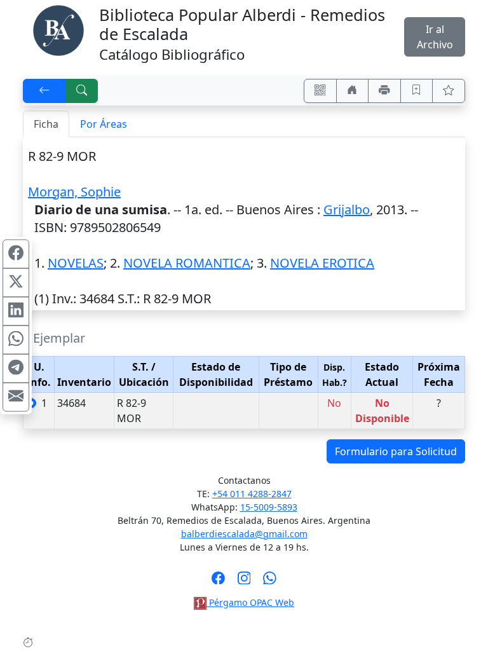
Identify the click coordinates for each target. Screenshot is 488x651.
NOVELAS (76, 262)
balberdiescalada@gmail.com (244, 534)
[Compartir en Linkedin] (16, 311)
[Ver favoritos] (448, 91)
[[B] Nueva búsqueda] (81, 91)
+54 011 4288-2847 (252, 494)
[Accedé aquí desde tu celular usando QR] (320, 91)
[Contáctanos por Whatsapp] (270, 582)
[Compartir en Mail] (16, 397)
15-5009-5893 (268, 507)
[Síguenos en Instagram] (244, 582)
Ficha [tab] (46, 124)
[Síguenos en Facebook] (218, 582)
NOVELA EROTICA (322, 262)
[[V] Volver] (44, 91)
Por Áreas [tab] (103, 124)
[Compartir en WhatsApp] (16, 340)
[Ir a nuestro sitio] (352, 91)
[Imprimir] (384, 91)
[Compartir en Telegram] (16, 368)
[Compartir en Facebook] (16, 254)
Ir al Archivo (435, 36)
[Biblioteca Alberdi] (58, 29)
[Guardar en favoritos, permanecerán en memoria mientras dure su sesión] (416, 91)
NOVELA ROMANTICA (186, 262)
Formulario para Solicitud (396, 451)
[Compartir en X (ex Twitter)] (16, 283)
